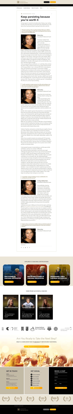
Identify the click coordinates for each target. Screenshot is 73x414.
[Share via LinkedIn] (25, 247)
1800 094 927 (37, 341)
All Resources (19, 8)
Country (56, 383)
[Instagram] (31, 374)
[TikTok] (31, 385)
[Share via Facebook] (21, 247)
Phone (60, 383)
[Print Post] (29, 247)
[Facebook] (31, 376)
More (41, 8)
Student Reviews (27, 8)
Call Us (7, 374)
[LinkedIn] (31, 381)
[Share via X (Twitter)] (23, 247)
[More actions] (51, 13)
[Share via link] (27, 247)
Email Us (8, 378)
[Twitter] (31, 379)
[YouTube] (31, 383)
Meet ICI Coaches (35, 8)
